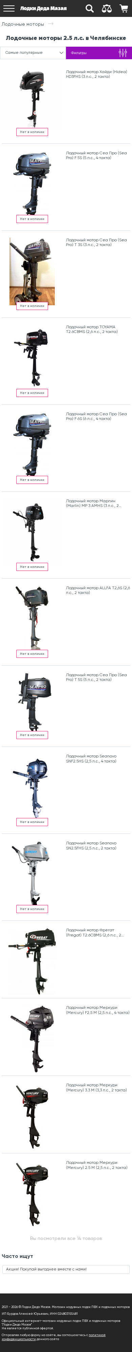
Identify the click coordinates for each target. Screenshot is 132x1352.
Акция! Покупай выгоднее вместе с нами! (46, 1269)
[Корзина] (123, 8)
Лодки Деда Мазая (43, 8)
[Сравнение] (106, 8)
